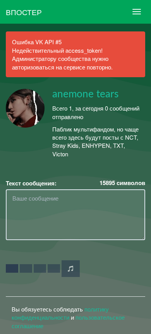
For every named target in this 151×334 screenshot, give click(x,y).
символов (122, 183)
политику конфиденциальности (60, 313)
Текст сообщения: (31, 183)
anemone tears (85, 94)
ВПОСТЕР (24, 12)
